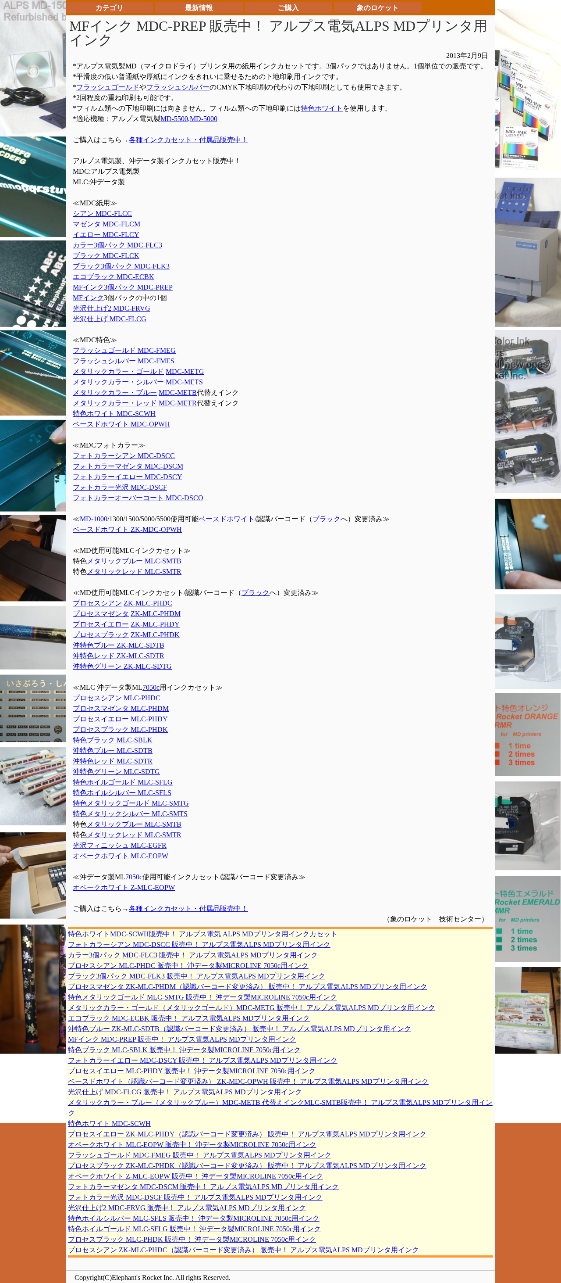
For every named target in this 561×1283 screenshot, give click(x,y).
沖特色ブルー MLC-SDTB (113, 750)
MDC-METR (178, 403)
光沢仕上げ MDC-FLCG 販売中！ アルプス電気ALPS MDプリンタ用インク (185, 1092)
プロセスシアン (97, 603)
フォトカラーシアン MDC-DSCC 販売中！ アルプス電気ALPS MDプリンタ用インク (199, 944)
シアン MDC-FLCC (102, 213)
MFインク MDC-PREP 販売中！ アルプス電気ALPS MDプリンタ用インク (182, 1039)
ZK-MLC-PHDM (156, 613)
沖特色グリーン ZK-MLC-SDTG (122, 666)
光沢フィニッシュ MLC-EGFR (120, 845)
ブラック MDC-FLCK (106, 255)
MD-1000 (93, 519)
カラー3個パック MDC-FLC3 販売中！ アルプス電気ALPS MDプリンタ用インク (193, 955)
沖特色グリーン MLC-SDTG (116, 771)
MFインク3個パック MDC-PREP (123, 287)
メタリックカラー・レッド (115, 403)
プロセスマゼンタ (101, 613)
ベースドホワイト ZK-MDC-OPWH (127, 529)
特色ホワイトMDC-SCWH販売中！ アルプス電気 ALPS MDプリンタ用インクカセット (202, 934)
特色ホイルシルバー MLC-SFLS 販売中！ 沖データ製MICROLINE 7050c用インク (194, 1218)
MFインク (88, 297)
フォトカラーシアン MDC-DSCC (124, 455)
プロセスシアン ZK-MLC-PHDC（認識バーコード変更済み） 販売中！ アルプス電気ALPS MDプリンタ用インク (243, 1250)
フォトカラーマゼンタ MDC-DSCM (128, 466)
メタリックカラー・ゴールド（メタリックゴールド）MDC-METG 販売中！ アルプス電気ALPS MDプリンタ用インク (251, 1007)
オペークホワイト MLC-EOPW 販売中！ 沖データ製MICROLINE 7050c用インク (192, 1144)
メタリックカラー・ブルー (115, 392)
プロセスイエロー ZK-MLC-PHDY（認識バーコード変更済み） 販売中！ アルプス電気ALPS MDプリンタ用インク (247, 1134)
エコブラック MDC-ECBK (113, 276)
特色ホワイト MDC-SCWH (114, 413)
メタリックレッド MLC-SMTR (134, 571)
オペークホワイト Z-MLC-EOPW (124, 887)
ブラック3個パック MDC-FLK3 (121, 266)
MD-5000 (203, 118)
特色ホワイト (322, 108)
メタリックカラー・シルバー (118, 382)
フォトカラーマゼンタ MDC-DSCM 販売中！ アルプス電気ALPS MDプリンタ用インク (203, 1186)
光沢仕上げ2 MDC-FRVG (111, 308)
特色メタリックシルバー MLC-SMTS (130, 813)
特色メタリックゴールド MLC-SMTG (131, 803)
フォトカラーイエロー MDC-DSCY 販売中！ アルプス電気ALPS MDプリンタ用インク (202, 1060)
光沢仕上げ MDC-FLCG (109, 319)
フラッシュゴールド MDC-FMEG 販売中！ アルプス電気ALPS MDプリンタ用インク (199, 1155)
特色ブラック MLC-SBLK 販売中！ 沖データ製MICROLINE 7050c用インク (184, 1050)
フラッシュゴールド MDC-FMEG (124, 350)
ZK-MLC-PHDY (155, 624)
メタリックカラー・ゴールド (118, 371)
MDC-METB (178, 392)
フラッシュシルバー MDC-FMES (123, 361)
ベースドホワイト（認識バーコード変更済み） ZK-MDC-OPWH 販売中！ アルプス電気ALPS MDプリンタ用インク (248, 1081)
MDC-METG (185, 371)
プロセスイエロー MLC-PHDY (120, 719)
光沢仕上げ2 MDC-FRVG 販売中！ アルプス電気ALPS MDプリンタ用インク (187, 1207)
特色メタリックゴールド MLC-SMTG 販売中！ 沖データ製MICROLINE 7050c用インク (202, 997)
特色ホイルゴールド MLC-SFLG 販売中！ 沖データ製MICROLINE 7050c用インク (194, 1229)
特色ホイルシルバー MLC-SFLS (122, 792)
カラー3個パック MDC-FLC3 (117, 245)
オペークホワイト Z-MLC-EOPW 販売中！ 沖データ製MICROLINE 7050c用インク (195, 1176)
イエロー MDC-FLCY (106, 234)
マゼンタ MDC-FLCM (106, 224)
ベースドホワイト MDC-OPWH (121, 424)
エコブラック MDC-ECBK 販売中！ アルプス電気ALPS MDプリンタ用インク (189, 1018)
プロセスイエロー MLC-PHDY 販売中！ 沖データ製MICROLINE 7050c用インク (192, 1071)
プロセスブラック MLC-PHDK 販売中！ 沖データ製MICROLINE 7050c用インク (192, 1239)
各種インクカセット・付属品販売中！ (188, 139)
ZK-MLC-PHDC (148, 603)
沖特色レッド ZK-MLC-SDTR (118, 655)
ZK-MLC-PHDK (155, 634)
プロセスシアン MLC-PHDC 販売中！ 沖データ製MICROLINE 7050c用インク (188, 965)
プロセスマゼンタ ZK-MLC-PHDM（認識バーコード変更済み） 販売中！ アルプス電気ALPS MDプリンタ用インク (247, 986)
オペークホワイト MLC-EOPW (120, 856)
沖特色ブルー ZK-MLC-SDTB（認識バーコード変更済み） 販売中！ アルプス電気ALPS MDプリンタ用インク (239, 1028)
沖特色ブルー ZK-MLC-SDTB (118, 645)
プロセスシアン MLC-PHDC (116, 698)
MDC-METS (184, 382)
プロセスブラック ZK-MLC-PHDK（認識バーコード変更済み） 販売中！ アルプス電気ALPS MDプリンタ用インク (247, 1165)
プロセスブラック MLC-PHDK (120, 729)
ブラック (326, 519)
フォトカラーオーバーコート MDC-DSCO (138, 498)
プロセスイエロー (101, 624)
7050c (151, 687)
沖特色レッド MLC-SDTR (113, 761)
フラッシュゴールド (107, 87)
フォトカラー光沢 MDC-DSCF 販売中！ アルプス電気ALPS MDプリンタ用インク (195, 1197)
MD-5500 (174, 118)
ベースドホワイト (227, 519)
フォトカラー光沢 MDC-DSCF (120, 487)
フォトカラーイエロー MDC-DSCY (127, 476)
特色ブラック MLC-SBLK (113, 740)
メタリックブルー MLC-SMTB (134, 561)
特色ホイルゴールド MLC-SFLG (123, 782)
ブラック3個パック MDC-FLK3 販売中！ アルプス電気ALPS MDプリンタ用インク (196, 976)
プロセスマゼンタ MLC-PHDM (121, 708)
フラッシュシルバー (177, 87)
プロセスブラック (101, 634)
